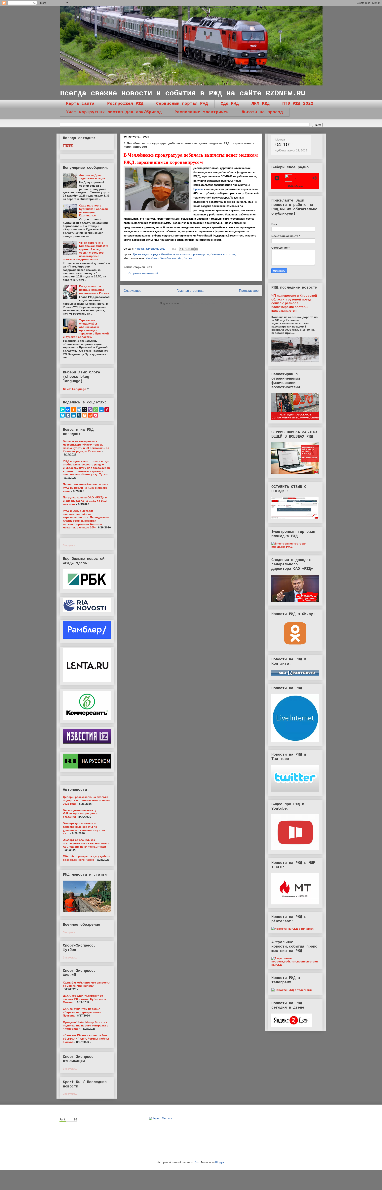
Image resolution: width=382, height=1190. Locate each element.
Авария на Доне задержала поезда (92, 176)
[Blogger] (84, 415)
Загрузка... (70, 545)
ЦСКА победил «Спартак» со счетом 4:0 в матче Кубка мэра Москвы (84, 999)
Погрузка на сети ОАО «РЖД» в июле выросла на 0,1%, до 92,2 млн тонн (85, 501)
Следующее (132, 290)
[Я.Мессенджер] (62, 409)
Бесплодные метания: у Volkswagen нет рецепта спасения (80, 814)
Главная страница (190, 290)
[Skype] (62, 415)
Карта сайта (80, 103)
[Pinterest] (106, 409)
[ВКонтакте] (67, 409)
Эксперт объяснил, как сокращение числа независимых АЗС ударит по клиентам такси (86, 843)
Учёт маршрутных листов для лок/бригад (114, 112)
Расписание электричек (201, 112)
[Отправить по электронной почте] (181, 249)
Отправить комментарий (143, 273)
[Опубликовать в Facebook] (193, 249)
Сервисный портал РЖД (182, 103)
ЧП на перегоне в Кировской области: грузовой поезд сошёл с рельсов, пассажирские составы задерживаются (85, 251)
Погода (68, 145)
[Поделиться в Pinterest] (196, 249)
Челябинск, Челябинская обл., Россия (169, 258)
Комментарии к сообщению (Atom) (201, 303)
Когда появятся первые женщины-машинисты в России (94, 290)
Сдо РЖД (230, 103)
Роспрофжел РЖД (125, 103)
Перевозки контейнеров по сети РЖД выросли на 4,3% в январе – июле (86, 488)
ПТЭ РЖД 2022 (297, 103)
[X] (84, 409)
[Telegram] (79, 409)
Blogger (219, 1162)
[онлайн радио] (295, 187)
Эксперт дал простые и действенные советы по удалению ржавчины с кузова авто (84, 828)
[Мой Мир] (101, 409)
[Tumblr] (67, 415)
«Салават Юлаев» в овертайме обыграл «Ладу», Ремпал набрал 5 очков (86, 1039)
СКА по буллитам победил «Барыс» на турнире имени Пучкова (82, 1012)
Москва (280, 139)
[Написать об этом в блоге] (185, 249)
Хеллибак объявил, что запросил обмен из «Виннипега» (86, 984)
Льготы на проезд (262, 112)
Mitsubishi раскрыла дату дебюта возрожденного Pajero (86, 858)
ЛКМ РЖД (260, 103)
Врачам (198, 189)
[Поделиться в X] (189, 249)
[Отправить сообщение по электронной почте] (174, 248)
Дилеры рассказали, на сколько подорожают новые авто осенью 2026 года (86, 800)
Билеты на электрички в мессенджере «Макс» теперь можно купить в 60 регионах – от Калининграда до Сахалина (86, 446)
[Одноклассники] (73, 409)
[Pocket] (95, 415)
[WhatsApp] (95, 409)
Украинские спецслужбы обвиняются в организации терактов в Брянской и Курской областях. (86, 328)
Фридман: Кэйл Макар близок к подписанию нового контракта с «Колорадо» (85, 1025)
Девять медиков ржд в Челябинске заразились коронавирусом (171, 254)
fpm (197, 1162)
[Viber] (90, 409)
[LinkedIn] (73, 415)
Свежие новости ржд (223, 254)
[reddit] (90, 415)
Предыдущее (249, 290)
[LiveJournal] (79, 415)
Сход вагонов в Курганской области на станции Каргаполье (93, 210)
